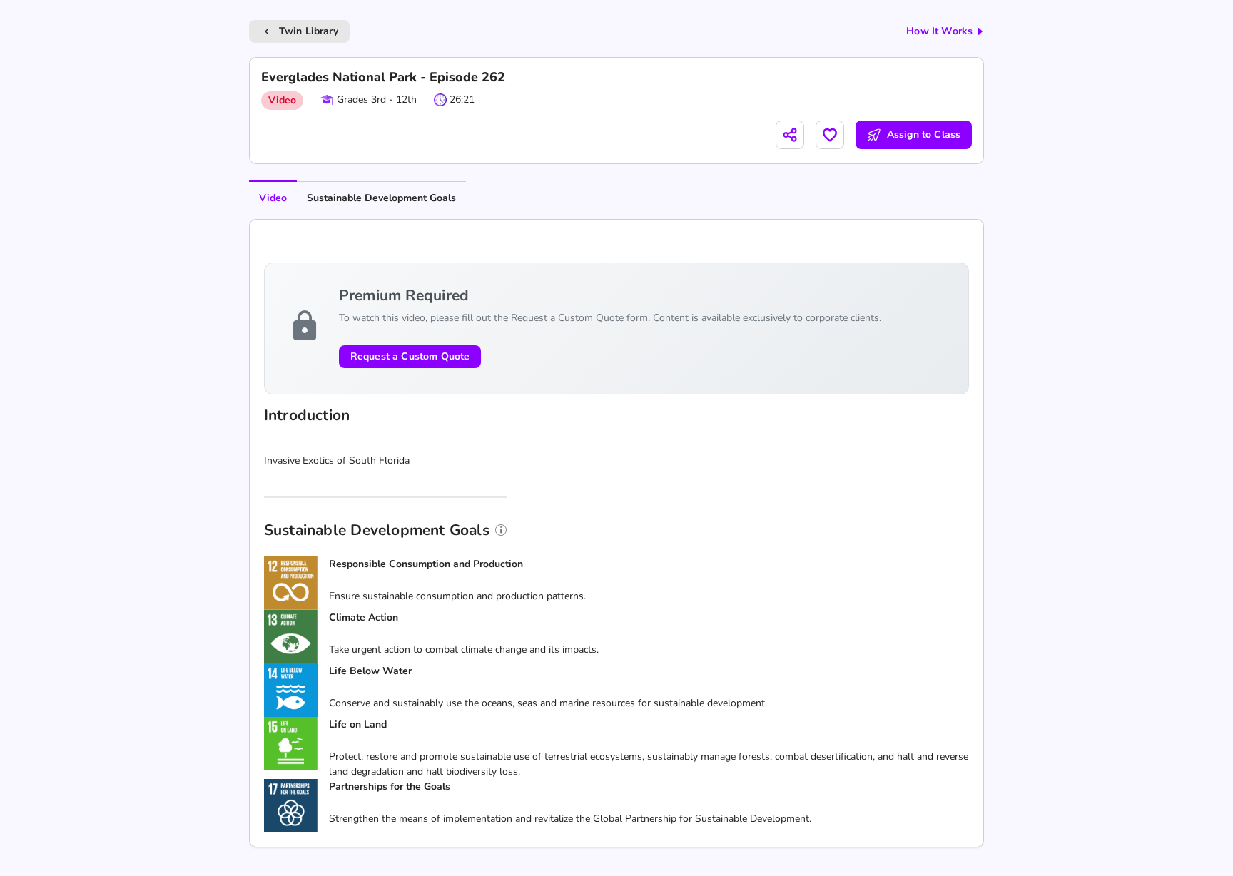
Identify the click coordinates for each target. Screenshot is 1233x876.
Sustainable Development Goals (381, 198)
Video (273, 198)
